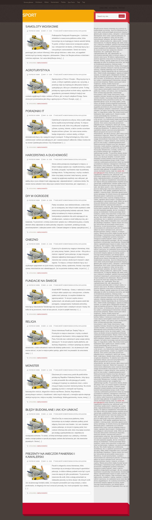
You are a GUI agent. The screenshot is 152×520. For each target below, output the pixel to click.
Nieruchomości (42, 63)
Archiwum (39, 2)
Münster (32, 366)
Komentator (55, 2)
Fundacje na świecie (41, 281)
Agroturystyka (38, 70)
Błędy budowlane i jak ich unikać (52, 410)
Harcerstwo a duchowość (47, 155)
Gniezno (32, 240)
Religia (31, 322)
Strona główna (28, 2)
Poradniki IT (35, 111)
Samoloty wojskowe (42, 27)
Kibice (47, 2)
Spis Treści (71, 2)
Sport (29, 16)
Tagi (78, 2)
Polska (63, 2)
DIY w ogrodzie (37, 196)
